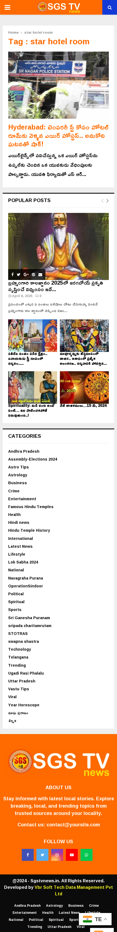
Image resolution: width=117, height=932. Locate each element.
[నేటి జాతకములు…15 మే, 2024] (84, 387)
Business (17, 482)
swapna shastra (23, 641)
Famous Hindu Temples (31, 506)
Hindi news (18, 522)
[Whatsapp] (87, 855)
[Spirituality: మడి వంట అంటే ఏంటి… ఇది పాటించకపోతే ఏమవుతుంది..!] (32, 387)
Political (16, 593)
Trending (17, 665)
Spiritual (16, 601)
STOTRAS (18, 633)
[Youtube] (72, 855)
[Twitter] (42, 855)
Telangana (18, 657)
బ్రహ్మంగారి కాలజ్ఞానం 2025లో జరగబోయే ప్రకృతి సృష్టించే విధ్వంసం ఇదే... (55, 285)
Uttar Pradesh (21, 681)
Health (14, 514)
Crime (14, 491)
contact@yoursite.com (73, 824)
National (16, 570)
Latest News (20, 546)
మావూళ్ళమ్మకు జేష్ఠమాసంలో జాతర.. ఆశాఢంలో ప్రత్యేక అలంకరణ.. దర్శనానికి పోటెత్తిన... (83, 358)
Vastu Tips (18, 688)
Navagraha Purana (25, 578)
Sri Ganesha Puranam (29, 617)
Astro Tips (18, 467)
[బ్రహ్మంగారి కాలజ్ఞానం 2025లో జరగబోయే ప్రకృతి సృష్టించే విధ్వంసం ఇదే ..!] (58, 246)
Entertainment (22, 498)
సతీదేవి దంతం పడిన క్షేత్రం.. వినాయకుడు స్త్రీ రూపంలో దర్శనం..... (27, 358)
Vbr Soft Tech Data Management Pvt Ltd (74, 890)
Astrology (17, 474)
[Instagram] (57, 855)
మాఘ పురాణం (18, 712)
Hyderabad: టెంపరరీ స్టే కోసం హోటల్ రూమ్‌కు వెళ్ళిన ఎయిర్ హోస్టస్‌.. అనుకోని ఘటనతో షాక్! (58, 135)
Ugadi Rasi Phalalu (26, 673)
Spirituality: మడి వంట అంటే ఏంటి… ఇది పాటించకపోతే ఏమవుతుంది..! (31, 410)
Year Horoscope (23, 705)
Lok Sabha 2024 (23, 562)
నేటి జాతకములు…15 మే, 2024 (83, 405)
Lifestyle (16, 554)
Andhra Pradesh (23, 451)
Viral (12, 696)
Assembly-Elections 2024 (32, 459)
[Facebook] (28, 855)
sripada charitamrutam (29, 625)
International (20, 538)
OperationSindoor (25, 586)
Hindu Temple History (29, 530)
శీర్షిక (12, 720)
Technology (19, 649)
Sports (14, 609)
